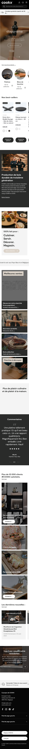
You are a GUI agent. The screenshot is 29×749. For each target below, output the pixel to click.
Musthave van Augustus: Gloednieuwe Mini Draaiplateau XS (13, 629)
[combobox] (14, 6)
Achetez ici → (9, 521)
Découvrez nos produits (14, 52)
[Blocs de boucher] (20, 74)
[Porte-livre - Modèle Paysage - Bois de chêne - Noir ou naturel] (8, 107)
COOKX (7, 743)
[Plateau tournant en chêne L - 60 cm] (21, 107)
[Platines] (7, 74)
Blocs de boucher (20, 83)
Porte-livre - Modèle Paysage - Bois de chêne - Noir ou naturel (8, 120)
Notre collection (10, 251)
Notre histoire (6, 197)
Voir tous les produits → (9, 65)
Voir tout (4, 479)
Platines (7, 82)
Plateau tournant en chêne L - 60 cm (21, 119)
